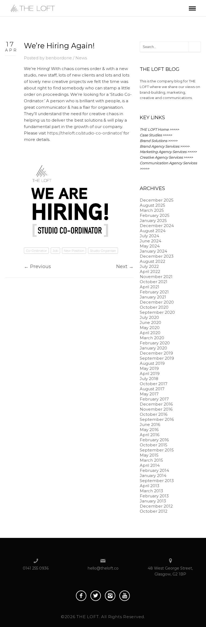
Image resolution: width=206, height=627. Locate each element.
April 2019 (150, 373)
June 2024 (150, 240)
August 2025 (152, 205)
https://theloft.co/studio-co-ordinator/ (84, 133)
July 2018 (149, 378)
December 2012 (156, 506)
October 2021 (153, 281)
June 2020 (150, 322)
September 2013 (157, 480)
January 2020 (153, 348)
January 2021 (153, 297)
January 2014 (153, 475)
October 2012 (153, 511)
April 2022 (150, 271)
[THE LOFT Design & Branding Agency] (32, 7)
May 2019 (149, 368)
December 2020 (157, 302)
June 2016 (150, 424)
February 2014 (154, 470)
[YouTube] (124, 595)
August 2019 (152, 363)
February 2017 (154, 399)
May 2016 (149, 429)
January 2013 (153, 501)
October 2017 (153, 383)
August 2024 (152, 230)
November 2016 (156, 409)
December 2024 (157, 225)
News (81, 57)
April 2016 (149, 434)
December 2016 (156, 404)
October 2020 (154, 307)
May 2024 (150, 246)
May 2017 (149, 393)
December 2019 (156, 353)
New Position (74, 251)
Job (55, 251)
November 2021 (156, 276)
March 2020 (152, 337)
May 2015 (149, 455)
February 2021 (154, 291)
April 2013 (149, 485)
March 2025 (152, 210)
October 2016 (153, 414)
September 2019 (157, 358)
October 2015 (153, 444)
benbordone (59, 57)
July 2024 (149, 235)
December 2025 (157, 200)
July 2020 (149, 317)
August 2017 (152, 388)
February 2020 (155, 342)
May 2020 (150, 327)
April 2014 (150, 465)
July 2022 (149, 266)
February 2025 (155, 215)
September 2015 (157, 450)
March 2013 (151, 490)
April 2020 (150, 332)
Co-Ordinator (36, 251)
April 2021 (149, 286)
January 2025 (153, 220)
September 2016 (157, 419)
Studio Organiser (103, 251)
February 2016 (154, 439)
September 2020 (157, 312)
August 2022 (152, 261)
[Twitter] (95, 595)
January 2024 (153, 251)
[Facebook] (81, 595)
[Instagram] (110, 595)
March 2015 (151, 460)
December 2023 (157, 256)
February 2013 (154, 495)
